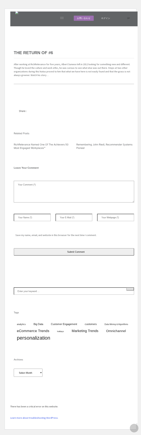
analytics (21, 324)
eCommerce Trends (33, 331)
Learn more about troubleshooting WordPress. (34, 417)
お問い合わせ (83, 18)
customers (91, 324)
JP (129, 18)
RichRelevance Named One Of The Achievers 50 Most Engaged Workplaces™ (41, 146)
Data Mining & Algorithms (116, 324)
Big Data (38, 324)
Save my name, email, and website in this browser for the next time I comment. (55, 235)
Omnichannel (116, 331)
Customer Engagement (64, 324)
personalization (33, 337)
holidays (60, 331)
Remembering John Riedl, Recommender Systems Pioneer (104, 146)
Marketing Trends (85, 331)
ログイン (105, 18)
